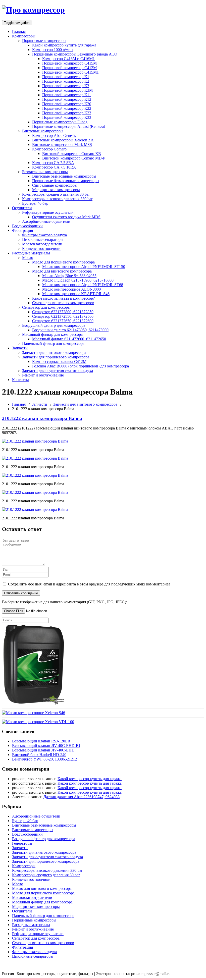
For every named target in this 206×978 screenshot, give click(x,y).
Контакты (20, 379)
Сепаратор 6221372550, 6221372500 (62, 316)
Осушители (22, 208)
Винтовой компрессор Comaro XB (71, 153)
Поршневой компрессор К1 (65, 77)
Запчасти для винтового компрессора (54, 352)
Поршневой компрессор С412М (69, 68)
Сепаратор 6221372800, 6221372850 (62, 312)
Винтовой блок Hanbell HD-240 (39, 754)
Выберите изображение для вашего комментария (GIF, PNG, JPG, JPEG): (64, 602)
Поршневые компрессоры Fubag (59, 122)
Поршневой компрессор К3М (67, 90)
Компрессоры (23, 36)
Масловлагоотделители (42, 244)
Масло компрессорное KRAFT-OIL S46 (76, 294)
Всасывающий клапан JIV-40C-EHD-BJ (46, 745)
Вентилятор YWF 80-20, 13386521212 (44, 759)
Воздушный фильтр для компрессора (53, 325)
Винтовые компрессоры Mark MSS (62, 144)
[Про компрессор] (33, 9)
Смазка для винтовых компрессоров (63, 303)
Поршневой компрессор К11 (66, 95)
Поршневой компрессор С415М (69, 63)
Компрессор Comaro (49, 149)
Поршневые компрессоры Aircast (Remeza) (68, 126)
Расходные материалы (31, 253)
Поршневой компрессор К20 (66, 104)
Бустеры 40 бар (35, 203)
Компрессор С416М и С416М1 (68, 59)
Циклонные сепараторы (42, 239)
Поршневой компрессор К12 (66, 99)
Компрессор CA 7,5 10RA (54, 167)
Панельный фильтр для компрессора (53, 343)
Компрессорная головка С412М (59, 361)
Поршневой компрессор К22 (66, 108)
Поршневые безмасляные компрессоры (65, 181)
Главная (19, 31)
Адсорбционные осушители (46, 221)
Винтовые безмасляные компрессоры (64, 176)
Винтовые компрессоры (42, 131)
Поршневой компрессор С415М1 (70, 72)
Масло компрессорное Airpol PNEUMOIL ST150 (83, 266)
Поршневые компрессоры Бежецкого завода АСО (74, 54)
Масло (27, 257)
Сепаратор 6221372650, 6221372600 (62, 321)
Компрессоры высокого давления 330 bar (57, 199)
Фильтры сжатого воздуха (44, 235)
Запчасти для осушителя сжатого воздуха (57, 370)
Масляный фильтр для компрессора (52, 334)
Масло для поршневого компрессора (63, 262)
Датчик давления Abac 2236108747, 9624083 (81, 797)
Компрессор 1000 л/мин (52, 49)
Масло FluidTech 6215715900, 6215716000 (78, 280)
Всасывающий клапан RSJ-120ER (41, 741)
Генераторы (22, 843)
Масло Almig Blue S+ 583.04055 (69, 276)
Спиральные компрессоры (54, 185)
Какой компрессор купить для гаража (64, 45)
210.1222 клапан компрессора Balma (42, 418)
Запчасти (20, 348)
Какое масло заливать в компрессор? (63, 298)
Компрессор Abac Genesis (54, 135)
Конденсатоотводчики (41, 248)
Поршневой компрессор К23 (66, 113)
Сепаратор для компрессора (46, 307)
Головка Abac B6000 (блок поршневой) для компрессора (80, 366)
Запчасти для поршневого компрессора (55, 357)
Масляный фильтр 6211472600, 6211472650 (69, 339)
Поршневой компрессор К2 (65, 81)
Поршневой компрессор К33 (66, 117)
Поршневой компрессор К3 (65, 86)
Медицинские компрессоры (56, 190)
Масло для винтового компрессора (62, 271)
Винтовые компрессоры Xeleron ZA (63, 140)
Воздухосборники (27, 226)
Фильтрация (22, 230)
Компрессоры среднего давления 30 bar (56, 194)
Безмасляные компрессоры (45, 172)
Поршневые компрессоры (44, 40)
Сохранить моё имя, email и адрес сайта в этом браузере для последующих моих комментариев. (90, 584)
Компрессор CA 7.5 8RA (53, 162)
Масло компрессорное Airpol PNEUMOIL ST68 (82, 285)
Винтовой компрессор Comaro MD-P (73, 158)
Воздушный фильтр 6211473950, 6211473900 (70, 330)
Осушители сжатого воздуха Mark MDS (66, 217)
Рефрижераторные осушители (48, 212)
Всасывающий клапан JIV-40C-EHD (43, 750)
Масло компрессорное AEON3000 (71, 289)
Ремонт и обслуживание (43, 375)
